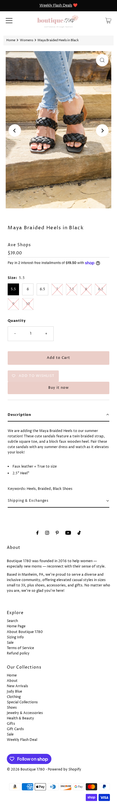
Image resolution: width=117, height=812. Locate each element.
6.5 (42, 289)
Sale (10, 642)
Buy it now (58, 387)
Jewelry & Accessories (25, 713)
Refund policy (18, 653)
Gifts (11, 723)
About (12, 680)
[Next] (102, 130)
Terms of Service (20, 648)
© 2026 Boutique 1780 (26, 769)
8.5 (100, 289)
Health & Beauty (20, 718)
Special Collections (22, 702)
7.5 (71, 289)
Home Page (16, 626)
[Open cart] (108, 20)
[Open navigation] (9, 20)
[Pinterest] (57, 533)
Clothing (14, 697)
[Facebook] (37, 533)
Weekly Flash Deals (55, 5)
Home (10, 40)
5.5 (13, 289)
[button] (58, 415)
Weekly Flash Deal (22, 739)
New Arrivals (17, 686)
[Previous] (15, 130)
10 (28, 304)
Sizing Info (15, 637)
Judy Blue (14, 691)
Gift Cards (15, 729)
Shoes (12, 707)
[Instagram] (47, 533)
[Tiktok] (79, 533)
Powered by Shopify (64, 769)
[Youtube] (68, 533)
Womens (26, 40)
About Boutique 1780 (25, 632)
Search (12, 621)
